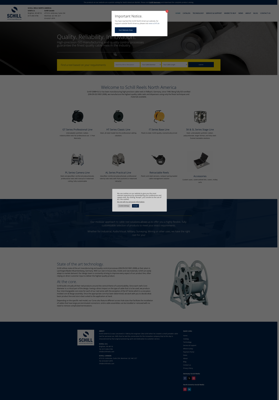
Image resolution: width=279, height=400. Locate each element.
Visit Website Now (126, 30)
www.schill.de (154, 23)
